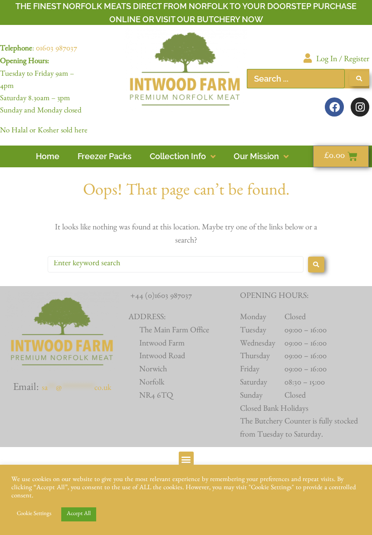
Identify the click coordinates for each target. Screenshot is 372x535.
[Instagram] (360, 106)
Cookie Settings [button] (34, 514)
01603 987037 (56, 49)
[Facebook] (334, 106)
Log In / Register (342, 60)
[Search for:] (175, 264)
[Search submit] (359, 78)
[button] (186, 459)
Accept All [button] (79, 514)
